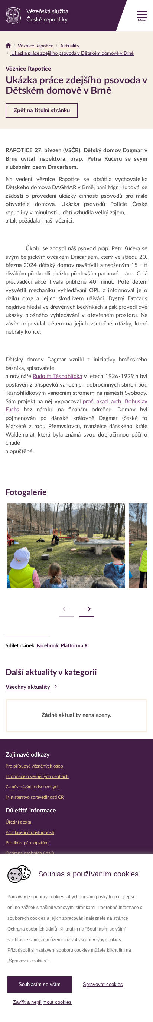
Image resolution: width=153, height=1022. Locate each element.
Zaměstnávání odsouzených (33, 787)
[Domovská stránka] (8, 46)
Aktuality (69, 46)
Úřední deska (18, 822)
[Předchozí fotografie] (66, 609)
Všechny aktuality (28, 687)
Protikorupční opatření (28, 843)
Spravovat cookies (103, 984)
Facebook (47, 645)
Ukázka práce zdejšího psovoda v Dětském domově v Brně (72, 53)
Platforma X (74, 645)
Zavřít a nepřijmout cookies (42, 1002)
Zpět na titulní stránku (42, 110)
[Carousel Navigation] (76, 609)
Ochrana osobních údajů (32, 929)
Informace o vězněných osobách (37, 776)
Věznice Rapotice (35, 46)
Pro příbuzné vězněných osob (34, 766)
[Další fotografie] (86, 609)
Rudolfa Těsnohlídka (57, 376)
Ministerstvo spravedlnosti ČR (35, 797)
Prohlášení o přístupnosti (30, 832)
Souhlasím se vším (40, 984)
